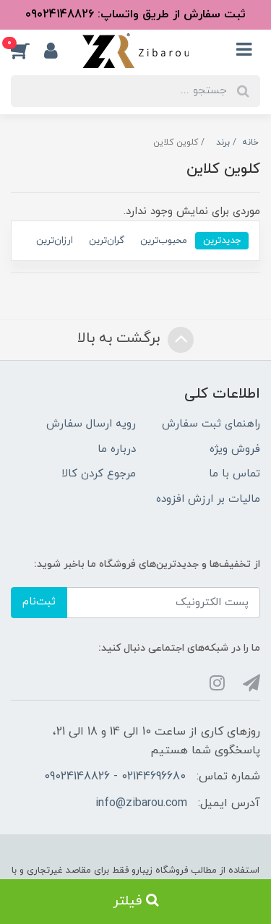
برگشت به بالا (120, 338)
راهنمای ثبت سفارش (211, 424)
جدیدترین (222, 240)
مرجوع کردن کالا (98, 474)
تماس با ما (234, 474)
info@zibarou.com (141, 803)
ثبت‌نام (39, 601)
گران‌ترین (106, 240)
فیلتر (129, 901)
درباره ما (117, 449)
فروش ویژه (235, 449)
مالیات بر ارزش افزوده (208, 499)
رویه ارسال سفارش (91, 424)
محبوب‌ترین (163, 240)
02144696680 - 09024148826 (115, 776)
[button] (27, 51)
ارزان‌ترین (54, 240)
